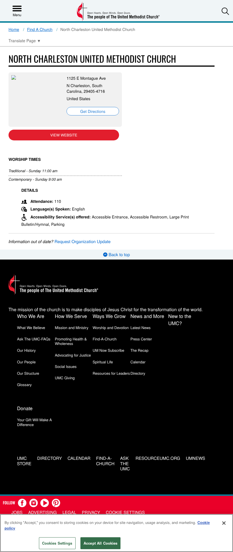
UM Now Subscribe (108, 350)
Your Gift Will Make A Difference (34, 422)
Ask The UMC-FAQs (33, 339)
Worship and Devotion (111, 327)
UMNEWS (195, 458)
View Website (63, 135)
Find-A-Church (104, 339)
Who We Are (30, 315)
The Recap (139, 350)
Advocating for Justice (73, 355)
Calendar (137, 362)
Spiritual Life (103, 362)
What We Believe (31, 327)
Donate (25, 408)
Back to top (118, 255)
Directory (137, 373)
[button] (225, 11)
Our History (26, 350)
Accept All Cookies (100, 543)
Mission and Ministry (71, 327)
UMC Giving (65, 377)
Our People (26, 362)
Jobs (16, 512)
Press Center (141, 339)
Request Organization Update (83, 242)
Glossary (24, 384)
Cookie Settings (125, 512)
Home (14, 29)
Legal (69, 512)
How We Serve (71, 315)
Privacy (91, 512)
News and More (147, 315)
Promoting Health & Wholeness (71, 341)
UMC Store (24, 461)
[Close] (224, 523)
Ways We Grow (109, 315)
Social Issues (66, 366)
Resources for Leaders (111, 373)
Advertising (42, 512)
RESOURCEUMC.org (158, 458)
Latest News (140, 327)
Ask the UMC (125, 464)
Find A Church (39, 29)
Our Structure (28, 373)
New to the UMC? (179, 319)
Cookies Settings (57, 543)
